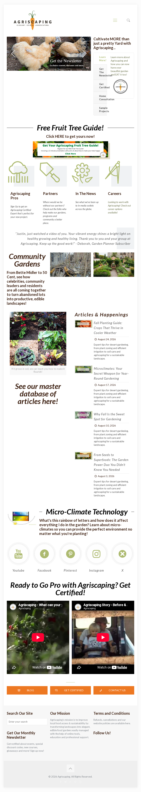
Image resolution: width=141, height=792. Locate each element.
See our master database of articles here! (38, 394)
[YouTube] (70, 781)
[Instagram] (80, 781)
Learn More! (102, 59)
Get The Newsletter (103, 72)
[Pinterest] (75, 781)
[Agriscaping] (32, 20)
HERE (59, 136)
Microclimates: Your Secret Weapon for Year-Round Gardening (111, 373)
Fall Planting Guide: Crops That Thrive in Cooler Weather (108, 328)
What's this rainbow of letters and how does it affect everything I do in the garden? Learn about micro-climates (83, 524)
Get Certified (103, 86)
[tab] (100, 59)
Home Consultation (103, 98)
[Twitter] (65, 781)
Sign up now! (37, 750)
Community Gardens (27, 260)
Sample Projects (103, 109)
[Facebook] (60, 781)
